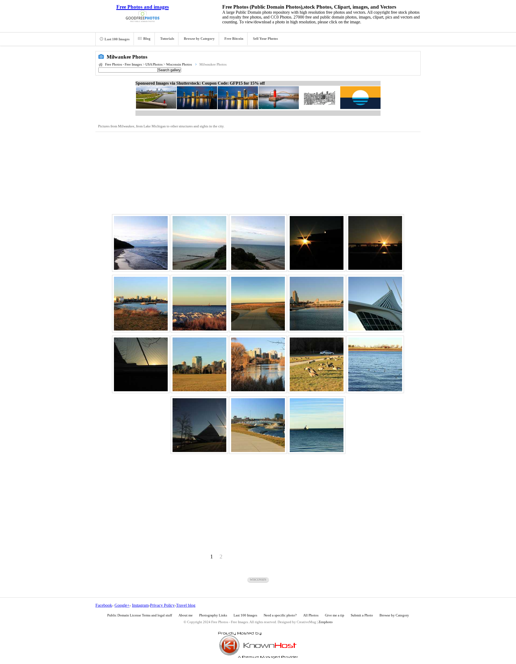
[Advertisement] (258, 172)
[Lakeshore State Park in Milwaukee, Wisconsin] (258, 303)
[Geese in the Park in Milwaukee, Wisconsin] (316, 364)
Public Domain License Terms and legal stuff (139, 615)
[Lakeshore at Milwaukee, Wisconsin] (141, 243)
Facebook (103, 605)
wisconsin (258, 579)
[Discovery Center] (316, 303)
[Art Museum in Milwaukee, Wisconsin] (375, 303)
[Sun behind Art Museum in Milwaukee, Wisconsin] (316, 243)
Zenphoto (325, 622)
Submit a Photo (362, 615)
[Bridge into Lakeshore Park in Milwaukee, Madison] (258, 425)
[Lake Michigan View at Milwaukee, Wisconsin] (199, 303)
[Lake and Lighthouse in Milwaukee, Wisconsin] (316, 425)
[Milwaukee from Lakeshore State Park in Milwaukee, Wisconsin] (141, 303)
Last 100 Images (117, 39)
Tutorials (167, 39)
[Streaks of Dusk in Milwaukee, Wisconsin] (199, 243)
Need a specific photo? (280, 615)
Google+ (122, 605)
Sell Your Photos (265, 39)
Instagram (140, 605)
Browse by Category (199, 39)
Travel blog (185, 605)
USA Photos (154, 64)
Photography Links (213, 615)
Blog (146, 39)
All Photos (310, 615)
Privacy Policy (162, 605)
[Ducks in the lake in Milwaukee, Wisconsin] (375, 364)
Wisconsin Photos (179, 64)
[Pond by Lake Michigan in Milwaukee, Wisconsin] (258, 364)
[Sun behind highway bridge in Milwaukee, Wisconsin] (375, 243)
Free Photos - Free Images (123, 64)
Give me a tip (334, 615)
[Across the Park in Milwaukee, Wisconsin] (199, 364)
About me (185, 615)
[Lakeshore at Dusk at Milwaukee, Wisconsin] (258, 243)
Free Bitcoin (233, 39)
